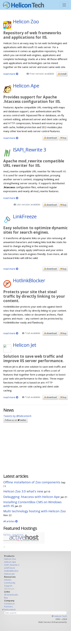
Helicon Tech (60, 616)
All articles (9, 521)
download (51, 137)
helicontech (10, 609)
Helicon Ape (10, 561)
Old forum (9, 588)
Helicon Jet (9, 573)
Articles (7, 579)
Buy (6, 597)
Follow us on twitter (15, 420)
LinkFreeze (9, 567)
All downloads (11, 594)
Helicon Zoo (10, 558)
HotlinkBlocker (11, 570)
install (63, 73)
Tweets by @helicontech (17, 416)
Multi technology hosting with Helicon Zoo (34, 511)
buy (64, 137)
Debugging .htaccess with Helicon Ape (31, 497)
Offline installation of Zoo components (31, 482)
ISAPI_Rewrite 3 (11, 564)
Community (9, 582)
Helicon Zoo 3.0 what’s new (23, 491)
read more (9, 73)
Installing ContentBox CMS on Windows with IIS (32, 504)
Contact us (9, 603)
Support (8, 585)
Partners (8, 606)
